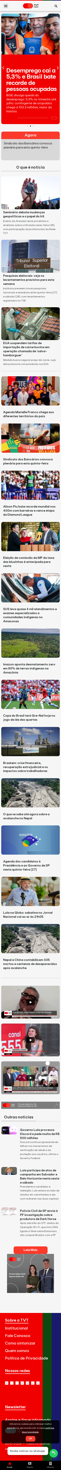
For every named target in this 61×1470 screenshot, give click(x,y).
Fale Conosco (17, 1336)
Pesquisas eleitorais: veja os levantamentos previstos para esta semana (28, 279)
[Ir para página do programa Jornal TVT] (30, 1107)
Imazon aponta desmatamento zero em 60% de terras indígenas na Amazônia (29, 668)
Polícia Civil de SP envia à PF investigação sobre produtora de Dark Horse (39, 1215)
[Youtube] (6, 1383)
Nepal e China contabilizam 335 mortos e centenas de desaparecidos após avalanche (30, 964)
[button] (5, 5)
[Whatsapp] (11, 1383)
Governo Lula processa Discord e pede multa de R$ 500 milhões (40, 1134)
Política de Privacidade (26, 1358)
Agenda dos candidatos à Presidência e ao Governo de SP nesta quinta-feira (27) (26, 865)
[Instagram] (17, 1383)
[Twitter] (22, 1383)
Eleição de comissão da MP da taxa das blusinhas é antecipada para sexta (28, 562)
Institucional (16, 1328)
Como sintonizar (20, 1343)
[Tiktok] (32, 1383)
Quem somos (17, 1351)
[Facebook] (27, 1383)
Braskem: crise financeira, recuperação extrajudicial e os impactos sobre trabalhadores (25, 767)
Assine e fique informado (28, 1420)
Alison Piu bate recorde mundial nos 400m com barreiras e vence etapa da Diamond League (29, 510)
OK (30, 1438)
